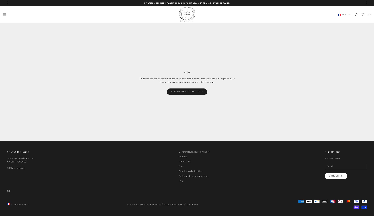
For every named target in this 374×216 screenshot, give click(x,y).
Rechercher (184, 161)
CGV (181, 166)
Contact (183, 156)
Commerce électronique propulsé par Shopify (174, 204)
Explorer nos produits (187, 91)
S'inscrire (336, 176)
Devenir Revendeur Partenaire (194, 151)
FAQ (181, 181)
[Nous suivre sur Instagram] (8, 191)
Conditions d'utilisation (190, 171)
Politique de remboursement (193, 176)
